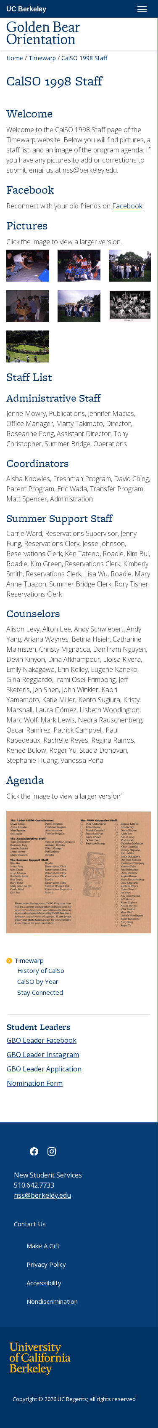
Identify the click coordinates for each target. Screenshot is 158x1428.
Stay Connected (40, 992)
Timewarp (42, 58)
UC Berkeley (26, 9)
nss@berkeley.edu (42, 1195)
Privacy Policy (46, 1264)
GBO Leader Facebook (41, 1040)
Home (14, 58)
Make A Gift (43, 1246)
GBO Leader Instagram (43, 1054)
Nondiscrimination (52, 1301)
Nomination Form (35, 1083)
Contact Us (30, 1224)
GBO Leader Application (44, 1069)
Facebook (127, 205)
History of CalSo (40, 970)
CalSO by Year (37, 981)
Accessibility (43, 1283)
